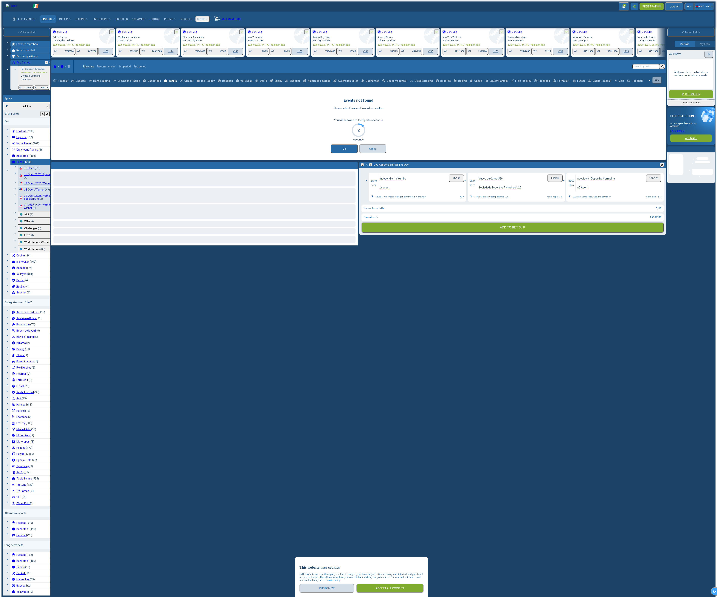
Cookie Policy (332, 580)
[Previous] (46, 62)
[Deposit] (634, 6)
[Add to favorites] (111, 32)
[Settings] (689, 6)
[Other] (657, 97)
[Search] (662, 83)
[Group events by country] (47, 114)
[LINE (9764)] (55, 83)
